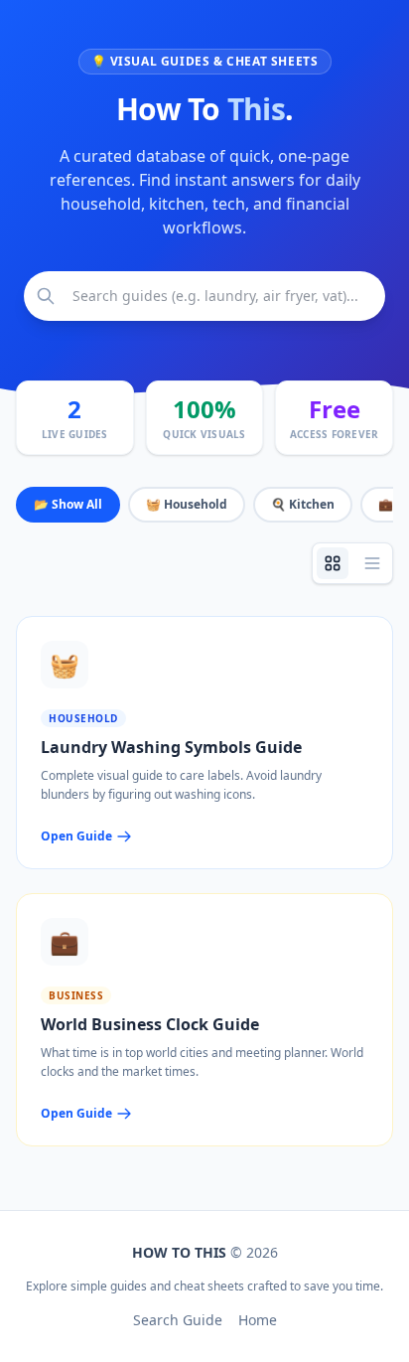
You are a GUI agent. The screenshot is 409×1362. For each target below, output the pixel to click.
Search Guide (177, 1319)
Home (257, 1319)
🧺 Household (186, 504)
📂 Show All (68, 504)
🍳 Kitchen (303, 504)
